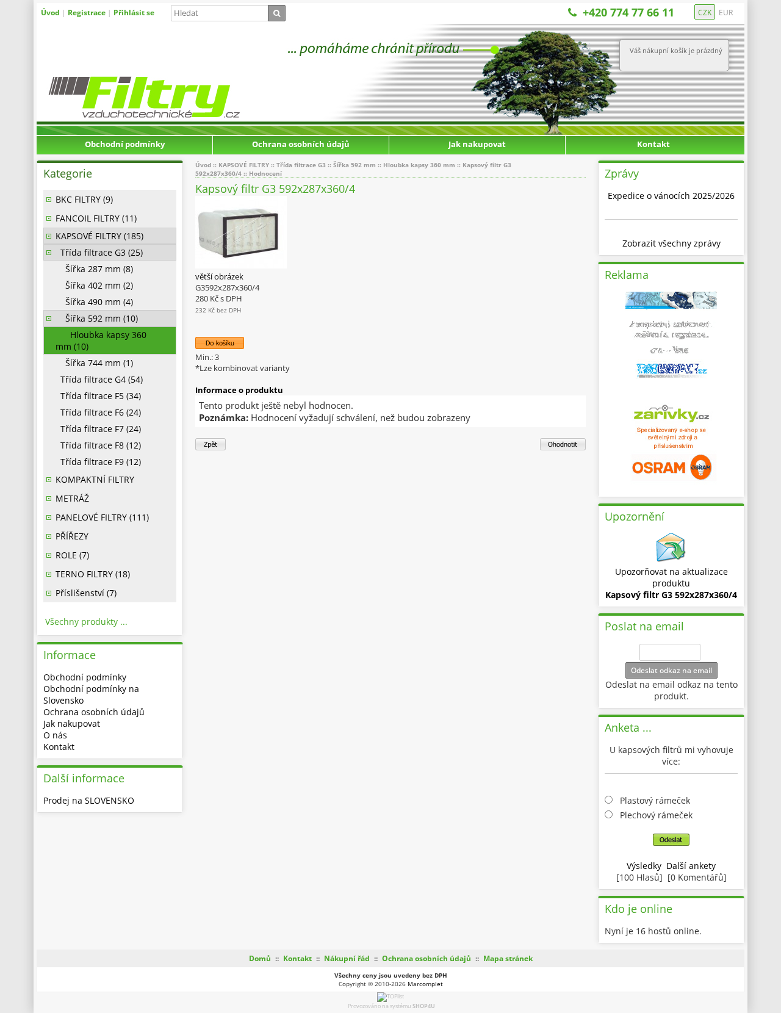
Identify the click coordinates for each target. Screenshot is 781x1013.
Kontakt (653, 144)
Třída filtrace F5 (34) (98, 396)
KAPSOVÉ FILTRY (243, 164)
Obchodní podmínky (125, 144)
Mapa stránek (508, 958)
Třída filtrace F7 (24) (98, 428)
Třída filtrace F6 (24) (98, 412)
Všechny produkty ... (86, 621)
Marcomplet (425, 983)
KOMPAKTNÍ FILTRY (95, 479)
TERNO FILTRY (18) (93, 574)
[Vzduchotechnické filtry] (174, 72)
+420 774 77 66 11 (628, 12)
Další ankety (691, 865)
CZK (704, 12)
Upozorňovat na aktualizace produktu (671, 583)
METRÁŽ (72, 498)
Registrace (87, 12)
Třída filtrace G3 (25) (99, 252)
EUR (726, 12)
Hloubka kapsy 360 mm (419, 164)
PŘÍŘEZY (72, 536)
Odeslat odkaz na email (671, 670)
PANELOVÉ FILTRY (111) (102, 517)
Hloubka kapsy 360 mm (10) (101, 340)
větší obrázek (219, 276)
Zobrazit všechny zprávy (671, 243)
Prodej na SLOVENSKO (88, 800)
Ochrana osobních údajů (301, 144)
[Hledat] (277, 13)
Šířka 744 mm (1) (94, 363)
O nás (55, 735)
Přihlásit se (133, 12)
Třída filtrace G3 (301, 164)
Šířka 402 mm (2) (94, 285)
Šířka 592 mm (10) (97, 318)
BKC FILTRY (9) (84, 199)
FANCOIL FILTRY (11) (96, 218)
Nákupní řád (347, 958)
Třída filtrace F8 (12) (98, 445)
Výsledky (644, 865)
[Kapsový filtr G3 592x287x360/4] (241, 265)
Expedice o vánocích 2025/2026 (671, 195)
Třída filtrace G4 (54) (99, 379)
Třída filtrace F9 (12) (98, 461)
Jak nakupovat (477, 144)
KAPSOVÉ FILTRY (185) (99, 236)
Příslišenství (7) (86, 593)
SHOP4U (423, 1006)
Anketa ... (628, 727)
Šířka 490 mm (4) (94, 302)
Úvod (50, 12)
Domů (260, 958)
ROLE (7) (72, 555)
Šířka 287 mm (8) (94, 269)
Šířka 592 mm (354, 164)
